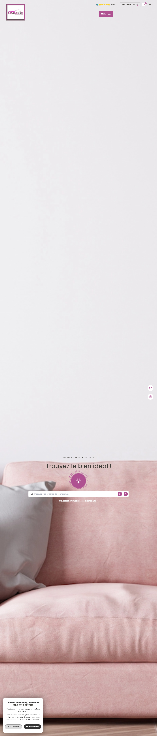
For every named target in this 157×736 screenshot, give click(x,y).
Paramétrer (13, 727)
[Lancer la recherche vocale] (78, 480)
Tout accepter (32, 727)
